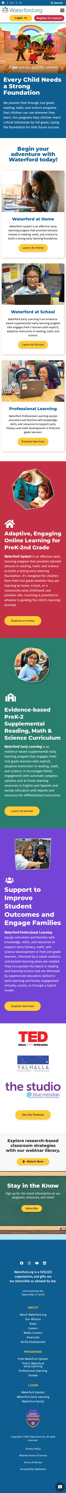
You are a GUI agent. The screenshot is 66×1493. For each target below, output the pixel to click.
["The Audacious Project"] (33, 1063)
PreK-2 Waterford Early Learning (33, 1365)
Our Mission (33, 1319)
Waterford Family (33, 1401)
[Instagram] (29, 1263)
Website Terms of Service (33, 1455)
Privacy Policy (33, 1448)
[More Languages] (3, 3)
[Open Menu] (62, 10)
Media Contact (33, 1333)
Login (19, 18)
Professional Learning (33, 1371)
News (33, 1324)
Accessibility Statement (33, 1469)
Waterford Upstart (33, 1392)
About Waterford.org (33, 1314)
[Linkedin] (44, 1263)
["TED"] (33, 1038)
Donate (33, 1375)
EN (12, 2)
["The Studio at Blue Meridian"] (33, 1090)
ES (20, 2)
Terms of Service (33, 1462)
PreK (33, 1359)
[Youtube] (37, 1263)
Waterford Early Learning (33, 1397)
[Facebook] (21, 1263)
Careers (33, 1328)
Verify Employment (33, 1342)
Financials (33, 1337)
